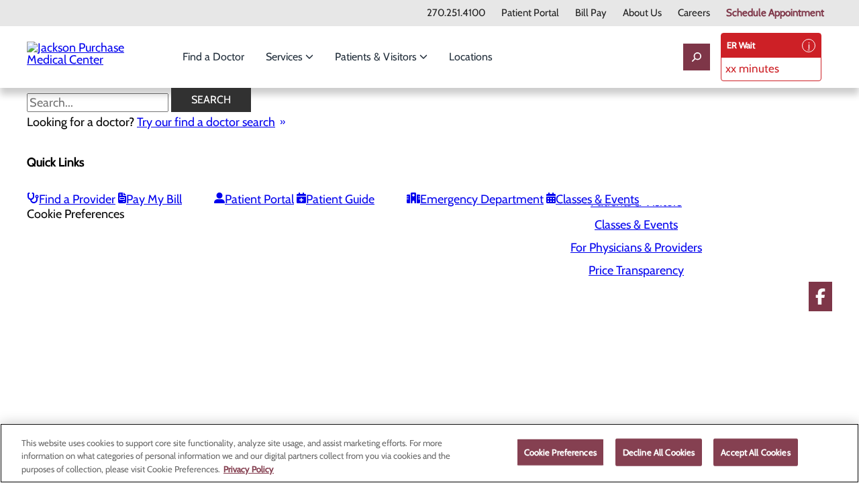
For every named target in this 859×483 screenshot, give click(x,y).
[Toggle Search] (696, 57)
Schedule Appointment (775, 13)
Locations (471, 56)
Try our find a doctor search (206, 122)
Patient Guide (340, 199)
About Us (642, 13)
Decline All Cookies (659, 451)
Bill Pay (591, 13)
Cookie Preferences (560, 451)
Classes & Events (597, 199)
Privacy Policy (248, 469)
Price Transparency (636, 270)
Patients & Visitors (377, 56)
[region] (429, 453)
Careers (694, 13)
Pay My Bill (154, 199)
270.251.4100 (456, 13)
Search (211, 99)
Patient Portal (530, 13)
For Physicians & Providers (636, 247)
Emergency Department (482, 199)
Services (285, 56)
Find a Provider (77, 199)
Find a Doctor (213, 56)
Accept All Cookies (755, 451)
